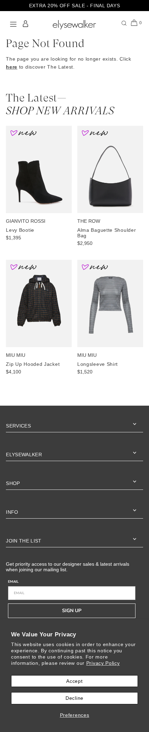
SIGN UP (74, 404)
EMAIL (27, 378)
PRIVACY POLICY (110, 423)
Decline (74, 698)
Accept (74, 681)
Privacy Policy (103, 663)
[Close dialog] (131, 323)
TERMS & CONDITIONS (80, 423)
